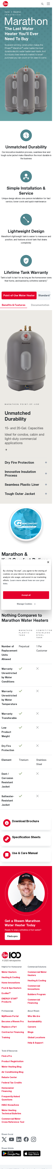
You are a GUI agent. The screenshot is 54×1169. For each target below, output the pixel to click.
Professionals (7, 1011)
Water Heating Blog (11, 1066)
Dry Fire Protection (19, 462)
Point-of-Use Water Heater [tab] (19, 295)
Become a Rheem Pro (13, 1021)
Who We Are (34, 1016)
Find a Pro (7, 1056)
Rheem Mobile (8, 1148)
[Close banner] (48, 562)
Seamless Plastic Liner (22, 484)
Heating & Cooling (11, 977)
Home (7, 12)
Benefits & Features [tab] (13, 304)
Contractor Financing (13, 1032)
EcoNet (6, 993)
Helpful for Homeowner (12, 967)
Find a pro (12, 936)
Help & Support (35, 1042)
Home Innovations (11, 982)
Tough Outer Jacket (20, 494)
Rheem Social (7, 1134)
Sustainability (35, 1021)
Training (6, 1037)
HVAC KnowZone (10, 1105)
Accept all (26, 595)
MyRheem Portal (10, 1016)
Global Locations (36, 1037)
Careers (32, 1026)
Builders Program (37, 994)
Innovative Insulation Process (20, 473)
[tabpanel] (26, 403)
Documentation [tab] (40, 304)
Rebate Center (9, 1077)
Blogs (30, 1032)
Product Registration (12, 1061)
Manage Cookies (24, 604)
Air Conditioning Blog (12, 1072)
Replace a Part (9, 1026)
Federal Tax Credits (12, 1082)
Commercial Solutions (37, 967)
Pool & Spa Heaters (11, 988)
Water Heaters (9, 972)
